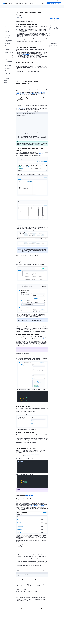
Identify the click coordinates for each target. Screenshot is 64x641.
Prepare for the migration (24, 62)
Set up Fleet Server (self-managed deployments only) (27, 82)
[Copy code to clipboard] (46, 392)
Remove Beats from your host (26, 580)
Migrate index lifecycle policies (26, 499)
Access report (20, 0)
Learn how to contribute (53, 15)
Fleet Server (30, 87)
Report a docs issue (52, 12)
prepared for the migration (29, 259)
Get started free (54, 18)
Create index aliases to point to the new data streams (25, 445)
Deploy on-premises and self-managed (34, 93)
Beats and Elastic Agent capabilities (39, 59)
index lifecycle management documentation (37, 505)
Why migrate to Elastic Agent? (26, 24)
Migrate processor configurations (27, 334)
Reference (59, 6)
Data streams (41, 153)
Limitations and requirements (26, 47)
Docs (32, 3)
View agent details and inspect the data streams (29, 149)
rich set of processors (44, 338)
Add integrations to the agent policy (28, 256)
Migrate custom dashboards (25, 433)
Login (60, 0)
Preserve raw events (23, 406)
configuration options (26, 54)
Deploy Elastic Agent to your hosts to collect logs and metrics (31, 99)
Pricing (30, 3)
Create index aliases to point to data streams (26, 448)
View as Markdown (52, 11)
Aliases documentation (29, 495)
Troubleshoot (54, 6)
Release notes (49, 6)
